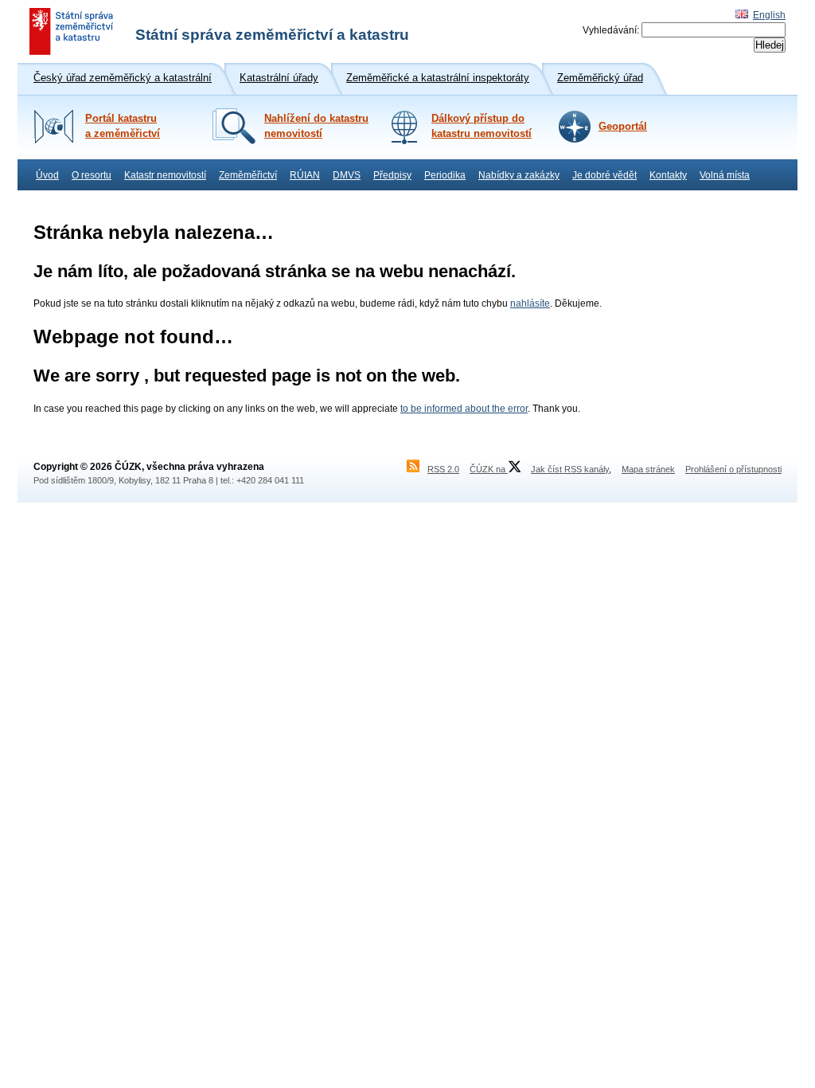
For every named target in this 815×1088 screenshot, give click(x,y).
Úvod (47, 175)
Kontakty (668, 175)
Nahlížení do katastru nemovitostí (316, 126)
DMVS (347, 175)
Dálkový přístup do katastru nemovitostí (481, 126)
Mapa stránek (648, 469)
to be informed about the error (464, 408)
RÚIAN (305, 175)
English (769, 15)
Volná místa (725, 175)
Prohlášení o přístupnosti (733, 469)
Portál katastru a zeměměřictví (122, 126)
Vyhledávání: (611, 30)
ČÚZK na (489, 469)
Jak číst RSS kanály (570, 469)
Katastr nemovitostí (165, 175)
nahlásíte (530, 303)
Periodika (445, 175)
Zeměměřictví (248, 175)
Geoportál (623, 126)
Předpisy (392, 175)
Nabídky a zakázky (519, 175)
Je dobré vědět (604, 175)
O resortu (91, 175)
